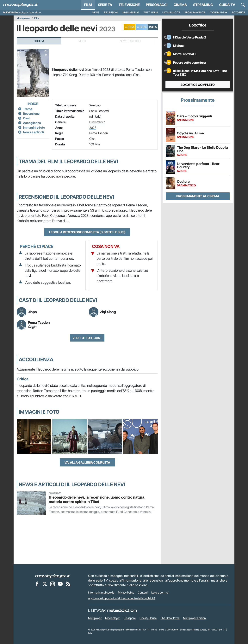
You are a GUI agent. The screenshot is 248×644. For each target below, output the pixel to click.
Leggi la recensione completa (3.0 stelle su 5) (87, 232)
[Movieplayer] (52, 576)
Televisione (129, 5)
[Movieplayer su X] (45, 583)
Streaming (203, 5)
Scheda (39, 41)
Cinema (180, 5)
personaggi (156, 5)
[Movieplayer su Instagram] (52, 583)
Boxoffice (238, 12)
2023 (92, 128)
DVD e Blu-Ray (218, 12)
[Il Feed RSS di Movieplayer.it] (68, 583)
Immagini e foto (34, 127)
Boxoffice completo (198, 85)
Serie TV (105, 5)
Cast (26, 118)
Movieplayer (23, 18)
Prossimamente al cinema (197, 196)
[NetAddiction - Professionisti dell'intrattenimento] (122, 610)
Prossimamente (195, 12)
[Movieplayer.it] (20, 5)
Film (88, 5)
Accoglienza (32, 123)
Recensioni (111, 12)
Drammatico (97, 122)
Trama (27, 109)
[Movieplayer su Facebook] (37, 583)
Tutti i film (151, 12)
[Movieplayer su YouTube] (60, 583)
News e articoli (33, 132)
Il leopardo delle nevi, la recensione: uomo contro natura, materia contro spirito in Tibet (97, 499)
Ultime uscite (171, 12)
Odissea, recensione (30, 12)
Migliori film (131, 12)
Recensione (31, 113)
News (95, 12)
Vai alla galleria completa (87, 462)
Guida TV (227, 5)
